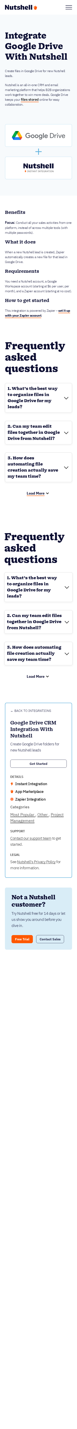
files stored (30, 99)
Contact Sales (50, 939)
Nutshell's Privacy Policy (36, 861)
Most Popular (22, 814)
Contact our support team (30, 838)
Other (43, 814)
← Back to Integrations (30, 711)
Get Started (38, 764)
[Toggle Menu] (69, 7)
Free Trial (22, 939)
